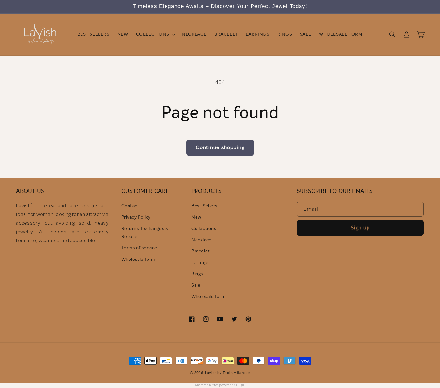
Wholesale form (138, 259)
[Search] (392, 34)
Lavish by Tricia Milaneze (227, 372)
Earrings (200, 262)
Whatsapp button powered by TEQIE (220, 385)
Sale (195, 285)
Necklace (201, 240)
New (196, 217)
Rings (197, 274)
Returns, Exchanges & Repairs (144, 232)
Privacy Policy (136, 217)
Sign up (360, 227)
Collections (203, 228)
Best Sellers (204, 206)
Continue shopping (220, 147)
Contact (130, 206)
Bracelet (200, 251)
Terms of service (139, 248)
